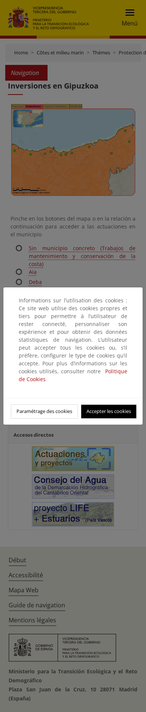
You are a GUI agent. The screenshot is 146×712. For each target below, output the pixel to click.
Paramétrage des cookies (44, 411)
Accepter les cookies (108, 411)
